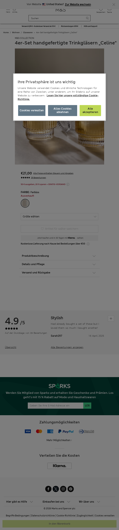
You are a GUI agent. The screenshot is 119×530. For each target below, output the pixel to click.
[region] (59, 97)
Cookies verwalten (32, 110)
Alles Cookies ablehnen (62, 110)
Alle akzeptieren (90, 110)
